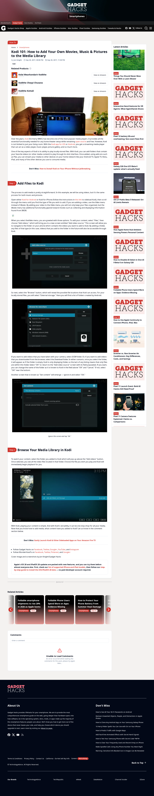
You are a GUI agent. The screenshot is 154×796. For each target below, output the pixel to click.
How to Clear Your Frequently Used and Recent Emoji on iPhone (120, 743)
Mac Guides (73, 28)
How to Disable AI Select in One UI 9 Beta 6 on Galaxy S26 (129, 261)
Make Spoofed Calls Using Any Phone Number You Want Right (119, 747)
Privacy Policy (29, 758)
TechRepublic (58, 779)
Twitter (46, 549)
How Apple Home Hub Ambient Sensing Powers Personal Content (129, 231)
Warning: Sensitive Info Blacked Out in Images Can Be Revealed (120, 751)
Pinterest (55, 552)
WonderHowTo (6, 23)
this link (78, 199)
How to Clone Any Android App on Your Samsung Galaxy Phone (119, 722)
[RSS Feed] (22, 734)
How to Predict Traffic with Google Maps (111, 730)
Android (71, 144)
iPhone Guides (60, 28)
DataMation (98, 779)
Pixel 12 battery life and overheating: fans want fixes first (129, 137)
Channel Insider (121, 779)
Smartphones (77, 16)
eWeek (78, 779)
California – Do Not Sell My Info (57, 758)
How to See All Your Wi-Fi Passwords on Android (114, 712)
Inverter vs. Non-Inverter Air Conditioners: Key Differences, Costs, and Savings (127, 356)
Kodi (27, 139)
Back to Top (137, 762)
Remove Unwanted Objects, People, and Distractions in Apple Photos (119, 717)
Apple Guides (31, 28)
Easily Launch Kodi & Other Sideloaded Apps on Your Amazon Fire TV (65, 540)
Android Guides (45, 28)
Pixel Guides (84, 28)
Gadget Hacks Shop (16, 28)
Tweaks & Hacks (114, 28)
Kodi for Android (29, 199)
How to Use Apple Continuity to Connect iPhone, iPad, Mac (128, 321)
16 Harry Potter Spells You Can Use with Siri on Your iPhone (118, 726)
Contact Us (40, 758)
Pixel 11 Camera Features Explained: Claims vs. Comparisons (125, 419)
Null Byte (38, 23)
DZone (142, 779)
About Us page (47, 728)
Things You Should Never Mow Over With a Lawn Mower (127, 77)
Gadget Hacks (17, 23)
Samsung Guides (99, 28)
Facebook (38, 549)
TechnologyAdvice (34, 779)
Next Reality (28, 23)
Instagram (74, 549)
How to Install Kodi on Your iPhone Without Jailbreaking (65, 168)
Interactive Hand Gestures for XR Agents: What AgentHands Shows (129, 107)
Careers (79, 758)
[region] (59, 215)
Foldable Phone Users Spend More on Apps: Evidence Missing (129, 291)
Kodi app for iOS (58, 144)
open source (81, 141)
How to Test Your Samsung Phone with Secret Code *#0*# (117, 739)
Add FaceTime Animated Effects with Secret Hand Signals (117, 734)
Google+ (53, 549)
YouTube (61, 549)
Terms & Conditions (15, 758)
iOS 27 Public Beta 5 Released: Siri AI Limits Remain (129, 201)
